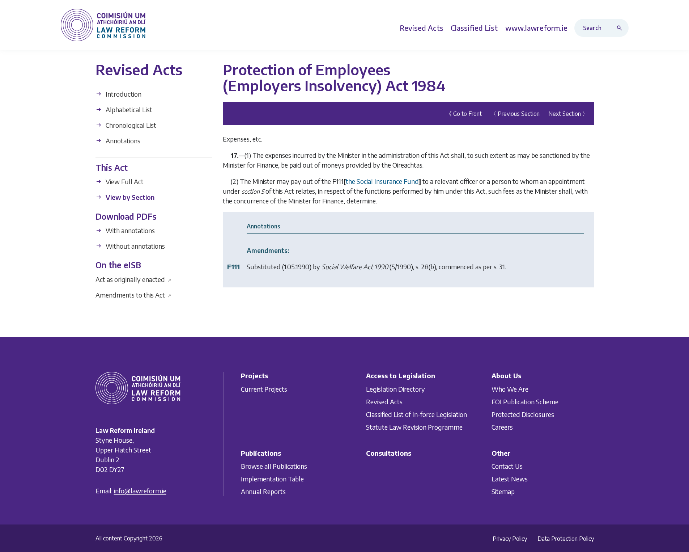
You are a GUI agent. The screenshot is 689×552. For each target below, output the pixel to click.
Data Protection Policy (565, 538)
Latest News (510, 479)
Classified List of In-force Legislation (416, 414)
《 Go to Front (464, 113)
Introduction (122, 94)
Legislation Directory (395, 389)
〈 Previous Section (515, 113)
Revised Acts (384, 401)
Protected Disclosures (523, 414)
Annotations (122, 140)
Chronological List (130, 125)
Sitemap (503, 491)
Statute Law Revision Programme (414, 427)
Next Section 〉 (568, 113)
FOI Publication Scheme (525, 401)
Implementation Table (272, 479)
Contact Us (507, 466)
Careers (502, 427)
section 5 (253, 191)
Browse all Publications (274, 466)
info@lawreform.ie (140, 490)
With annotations (129, 230)
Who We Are (510, 389)
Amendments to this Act (133, 294)
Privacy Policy (510, 538)
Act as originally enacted (133, 279)
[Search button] (621, 28)
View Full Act (124, 181)
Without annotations (134, 246)
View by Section (129, 197)
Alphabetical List (128, 109)
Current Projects (264, 389)
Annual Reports (263, 491)
